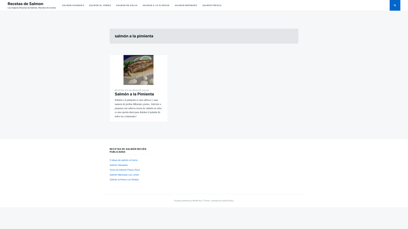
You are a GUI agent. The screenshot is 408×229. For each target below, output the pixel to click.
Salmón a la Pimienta (134, 94)
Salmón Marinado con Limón (124, 174)
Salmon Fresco (212, 5)
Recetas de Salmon (25, 3)
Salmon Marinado (186, 5)
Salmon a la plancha (156, 5)
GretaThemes (227, 200)
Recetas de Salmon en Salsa (132, 90)
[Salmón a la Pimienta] (139, 70)
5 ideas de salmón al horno (124, 160)
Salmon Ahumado (73, 5)
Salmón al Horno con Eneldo (124, 179)
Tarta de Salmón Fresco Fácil (125, 169)
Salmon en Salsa (127, 5)
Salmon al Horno (100, 5)
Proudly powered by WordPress (188, 200)
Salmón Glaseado (119, 165)
